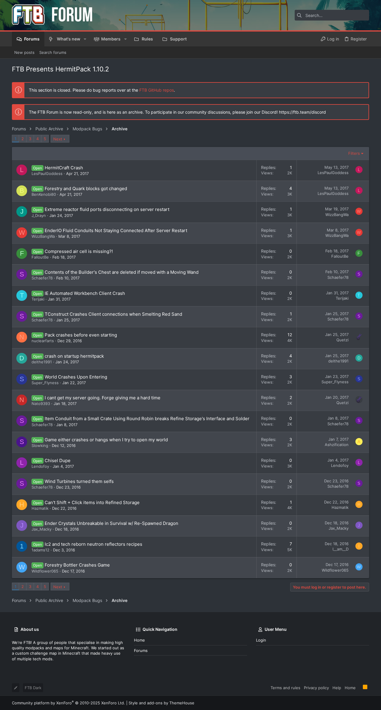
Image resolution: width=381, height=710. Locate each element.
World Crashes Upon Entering (76, 377)
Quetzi (342, 339)
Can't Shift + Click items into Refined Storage (92, 502)
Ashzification (337, 444)
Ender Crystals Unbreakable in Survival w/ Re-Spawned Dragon (111, 523)
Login (261, 640)
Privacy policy (316, 687)
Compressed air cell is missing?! (79, 251)
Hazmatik (40, 508)
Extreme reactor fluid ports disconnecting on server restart (107, 209)
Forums (141, 650)
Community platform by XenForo (68, 702)
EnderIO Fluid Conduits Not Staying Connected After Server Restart (116, 230)
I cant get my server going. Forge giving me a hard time (102, 398)
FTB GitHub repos (156, 90)
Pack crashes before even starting (81, 335)
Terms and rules (285, 687)
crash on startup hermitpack (74, 356)
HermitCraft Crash (64, 168)
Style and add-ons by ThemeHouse (161, 702)
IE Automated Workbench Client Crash (85, 293)
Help (336, 687)
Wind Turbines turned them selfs (79, 481)
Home (139, 640)
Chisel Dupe (58, 460)
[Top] (359, 687)
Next (57, 139)
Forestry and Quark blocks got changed (86, 188)
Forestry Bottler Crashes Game (77, 565)
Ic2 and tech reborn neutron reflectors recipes (93, 544)
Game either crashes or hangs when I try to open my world (106, 439)
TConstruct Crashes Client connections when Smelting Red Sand (113, 314)
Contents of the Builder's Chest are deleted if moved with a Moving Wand (122, 272)
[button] (85, 39)
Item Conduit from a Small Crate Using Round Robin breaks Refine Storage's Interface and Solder (147, 418)
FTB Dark (33, 687)
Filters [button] (354, 153)
